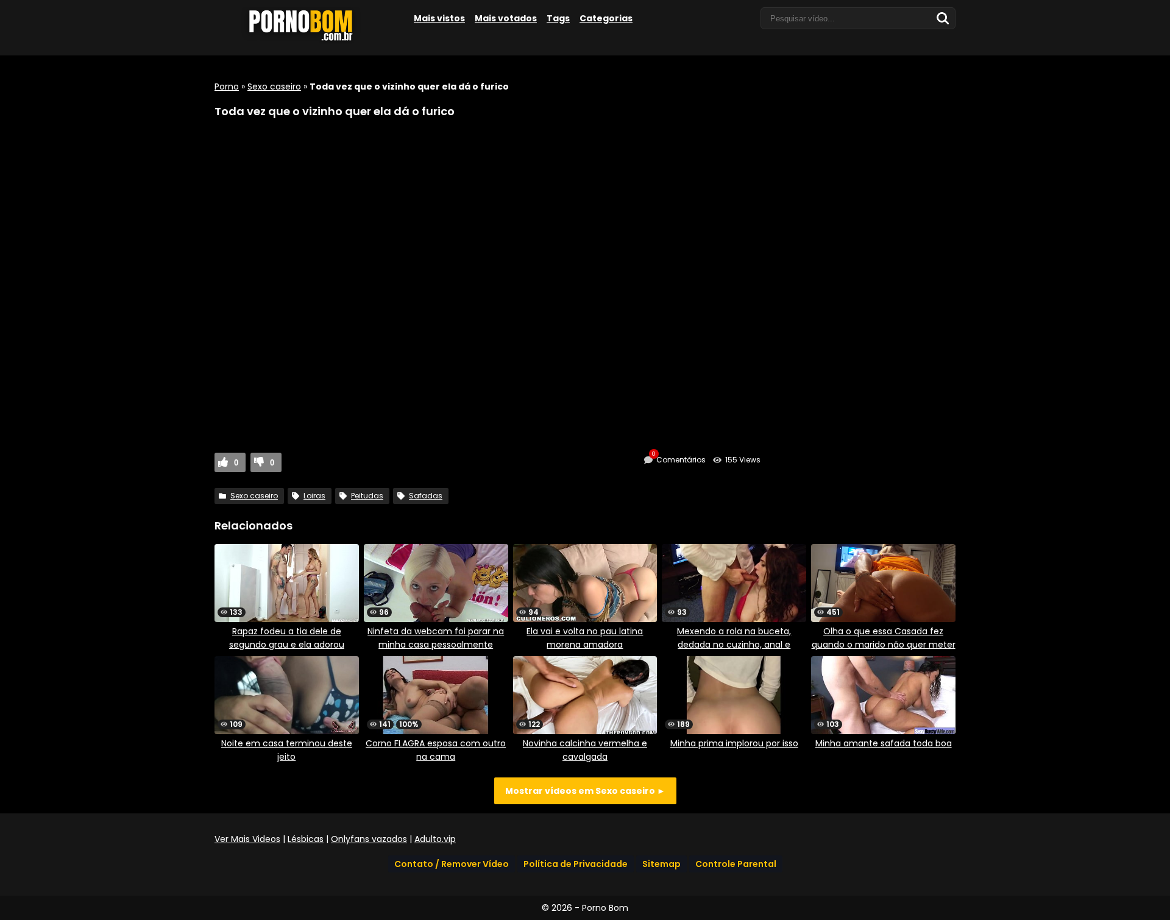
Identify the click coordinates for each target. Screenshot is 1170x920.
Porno (226, 86)
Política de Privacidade (575, 864)
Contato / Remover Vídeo (451, 864)
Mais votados (506, 18)
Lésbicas (306, 839)
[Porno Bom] (305, 41)
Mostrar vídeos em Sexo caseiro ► (585, 791)
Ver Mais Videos (247, 839)
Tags (558, 18)
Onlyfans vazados (369, 839)
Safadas (425, 495)
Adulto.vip (435, 839)
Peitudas (367, 495)
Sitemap (661, 864)
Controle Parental (735, 864)
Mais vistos (439, 18)
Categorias (606, 18)
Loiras (314, 495)
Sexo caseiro (274, 86)
